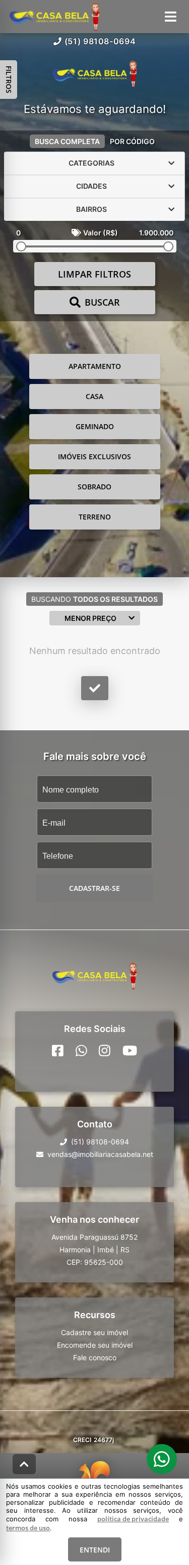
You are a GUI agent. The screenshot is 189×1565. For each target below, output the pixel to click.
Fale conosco (94, 1357)
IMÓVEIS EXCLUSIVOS (94, 456)
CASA (94, 396)
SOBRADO (94, 486)
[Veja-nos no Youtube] (129, 1050)
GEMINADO (95, 426)
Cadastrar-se (94, 888)
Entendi (95, 1549)
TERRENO (95, 516)
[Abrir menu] (170, 17)
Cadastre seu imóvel (94, 1332)
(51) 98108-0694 (100, 41)
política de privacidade (133, 1518)
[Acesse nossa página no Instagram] (104, 1050)
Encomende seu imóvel (95, 1344)
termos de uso (28, 1527)
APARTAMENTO (95, 366)
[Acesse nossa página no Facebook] (58, 1050)
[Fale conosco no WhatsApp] (81, 1050)
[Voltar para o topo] (24, 1464)
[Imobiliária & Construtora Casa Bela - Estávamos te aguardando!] (94, 75)
